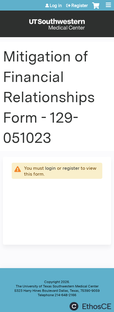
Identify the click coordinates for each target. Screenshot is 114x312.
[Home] (57, 22)
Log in (56, 6)
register (71, 168)
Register (79, 6)
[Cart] (95, 8)
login (50, 168)
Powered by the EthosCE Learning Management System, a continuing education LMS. (90, 306)
